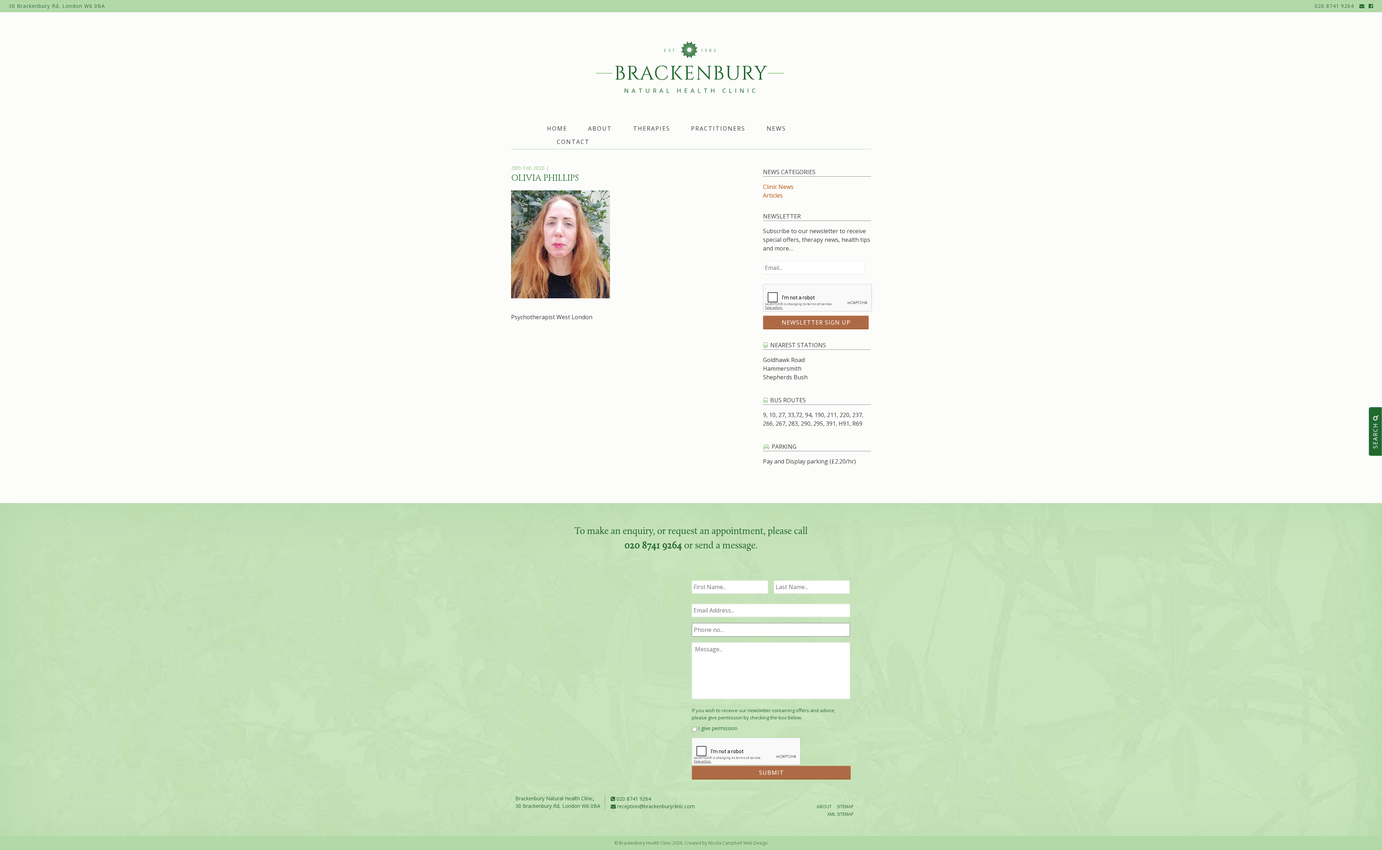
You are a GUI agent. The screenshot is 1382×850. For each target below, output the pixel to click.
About (600, 128)
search (1375, 435)
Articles (773, 195)
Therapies (651, 128)
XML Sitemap (840, 814)
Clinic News (778, 187)
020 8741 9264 (1334, 6)
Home (557, 128)
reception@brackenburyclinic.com (655, 806)
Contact (573, 142)
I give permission (717, 728)
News (776, 128)
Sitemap (845, 807)
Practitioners (718, 128)
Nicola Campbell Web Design (738, 843)
